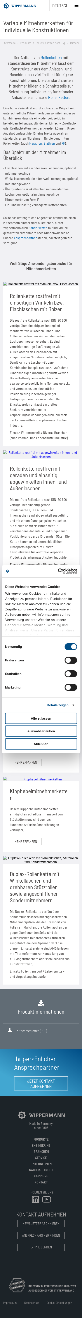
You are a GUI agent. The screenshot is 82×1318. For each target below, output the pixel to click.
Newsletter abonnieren (41, 1223)
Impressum (10, 1302)
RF (63, 143)
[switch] (71, 660)
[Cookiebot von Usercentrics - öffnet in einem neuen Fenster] (58, 571)
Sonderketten (38, 228)
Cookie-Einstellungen (59, 1302)
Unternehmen (41, 1164)
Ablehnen (41, 744)
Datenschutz (31, 1302)
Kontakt (41, 1182)
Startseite (10, 43)
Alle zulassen (41, 718)
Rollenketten (51, 57)
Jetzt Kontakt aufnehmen (41, 1083)
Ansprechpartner (25, 238)
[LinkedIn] (35, 1203)
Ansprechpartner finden (41, 1235)
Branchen (41, 1151)
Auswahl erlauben (41, 731)
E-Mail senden (41, 1247)
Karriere (41, 1176)
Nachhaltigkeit (41, 1170)
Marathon (35, 143)
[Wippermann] (41, 1119)
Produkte (25, 43)
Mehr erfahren (25, 762)
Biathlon (49, 143)
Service (41, 1157)
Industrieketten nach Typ (51, 43)
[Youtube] (46, 1203)
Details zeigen (57, 705)
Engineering (41, 1145)
